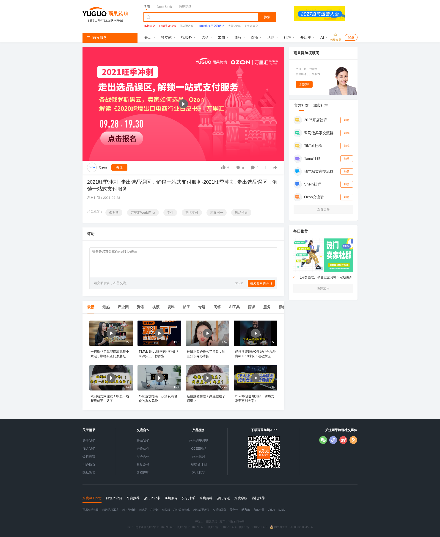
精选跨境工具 (110, 509)
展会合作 (143, 456)
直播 (254, 37)
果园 (221, 37)
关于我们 (88, 440)
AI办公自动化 (181, 509)
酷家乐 (246, 509)
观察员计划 (199, 464)
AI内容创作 (129, 509)
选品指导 (241, 212)
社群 (287, 37)
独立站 (166, 37)
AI (322, 37)
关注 (119, 167)
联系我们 (143, 440)
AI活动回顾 (219, 509)
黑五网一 (216, 212)
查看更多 (323, 209)
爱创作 (234, 509)
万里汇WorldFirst (143, 212)
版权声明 (143, 472)
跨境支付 (191, 212)
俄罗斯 (114, 212)
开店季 (305, 37)
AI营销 (155, 509)
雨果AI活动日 (90, 509)
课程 (238, 37)
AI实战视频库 (201, 509)
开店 (148, 37)
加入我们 (88, 448)
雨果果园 (198, 456)
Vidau (271, 509)
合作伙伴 (143, 448)
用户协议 (88, 464)
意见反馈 (143, 464)
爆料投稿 (88, 456)
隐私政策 (88, 472)
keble (281, 509)
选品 (205, 37)
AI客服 (166, 509)
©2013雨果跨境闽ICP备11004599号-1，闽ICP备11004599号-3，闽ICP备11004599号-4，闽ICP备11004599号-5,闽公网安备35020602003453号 (220, 527)
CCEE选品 (198, 448)
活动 (271, 37)
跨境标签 (198, 472)
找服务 (186, 37)
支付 (170, 212)
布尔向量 (258, 509)
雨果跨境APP (198, 440)
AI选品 (143, 509)
